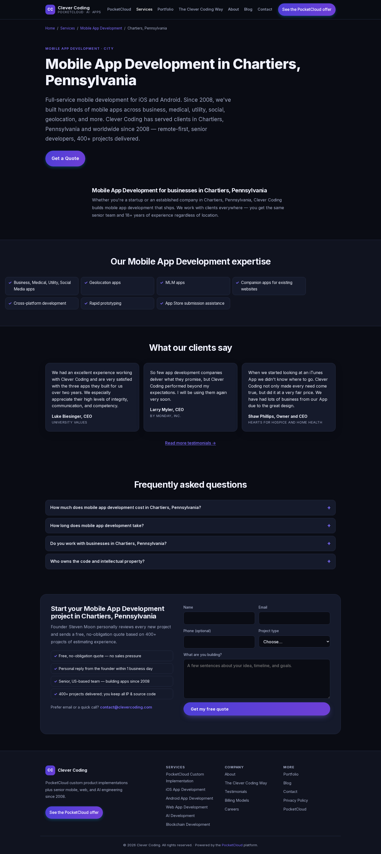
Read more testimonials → (190, 443)
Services (144, 9)
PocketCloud (119, 9)
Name (188, 607)
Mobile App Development (101, 28)
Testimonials (236, 791)
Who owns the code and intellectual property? (97, 561)
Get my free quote (210, 709)
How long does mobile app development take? (97, 525)
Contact (265, 9)
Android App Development (189, 798)
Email (263, 607)
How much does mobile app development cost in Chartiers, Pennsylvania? (125, 507)
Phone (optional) (197, 631)
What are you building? (203, 655)
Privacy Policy (295, 800)
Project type (269, 631)
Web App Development (187, 807)
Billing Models (237, 800)
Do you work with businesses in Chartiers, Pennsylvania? (108, 543)
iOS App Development (185, 789)
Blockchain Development (188, 824)
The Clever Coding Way (201, 9)
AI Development (180, 815)
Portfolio (165, 9)
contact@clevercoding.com (126, 707)
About (233, 9)
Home (50, 28)
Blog (248, 9)
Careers (232, 809)
